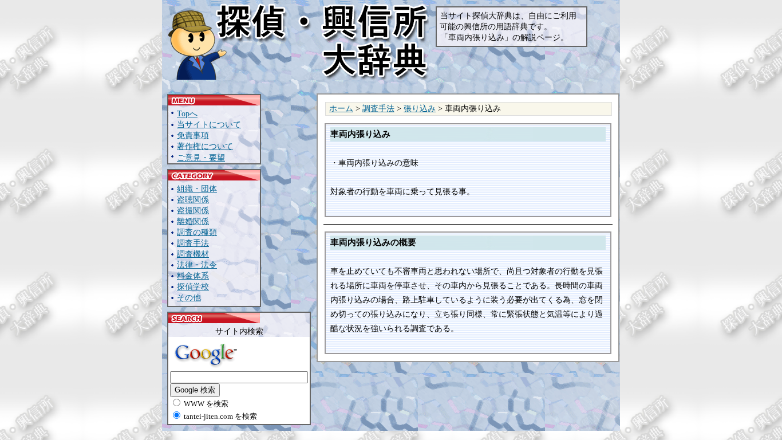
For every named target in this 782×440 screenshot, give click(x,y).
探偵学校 (193, 286)
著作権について (205, 146)
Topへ (187, 113)
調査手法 (193, 243)
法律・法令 (197, 265)
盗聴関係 (193, 199)
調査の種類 (197, 232)
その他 (189, 297)
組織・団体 (197, 188)
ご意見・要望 (201, 158)
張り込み (420, 108)
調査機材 (193, 254)
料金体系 (193, 276)
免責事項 (193, 135)
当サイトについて (209, 124)
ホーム (341, 108)
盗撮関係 (193, 210)
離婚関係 (193, 221)
